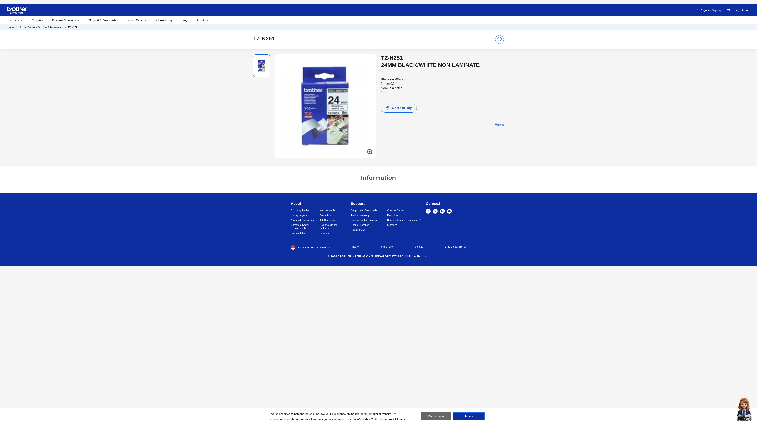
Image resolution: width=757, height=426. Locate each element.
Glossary (392, 225)
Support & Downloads (102, 20)
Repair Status (358, 229)
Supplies (37, 20)
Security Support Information (402, 220)
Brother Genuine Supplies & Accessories (41, 27)
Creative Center (395, 210)
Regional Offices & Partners (329, 227)
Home (11, 27)
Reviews (324, 233)
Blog (184, 20)
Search (745, 10)
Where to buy (164, 20)
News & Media (327, 210)
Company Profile (300, 210)
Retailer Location (360, 225)
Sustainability (298, 233)
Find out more (436, 416)
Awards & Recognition (303, 220)
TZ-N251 (72, 27)
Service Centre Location (364, 220)
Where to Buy (402, 108)
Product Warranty (360, 215)
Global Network (319, 247)
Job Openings (327, 220)
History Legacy (299, 215)
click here (399, 419)
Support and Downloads (364, 210)
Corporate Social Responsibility (300, 227)
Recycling (392, 215)
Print (501, 124)
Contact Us (325, 215)
